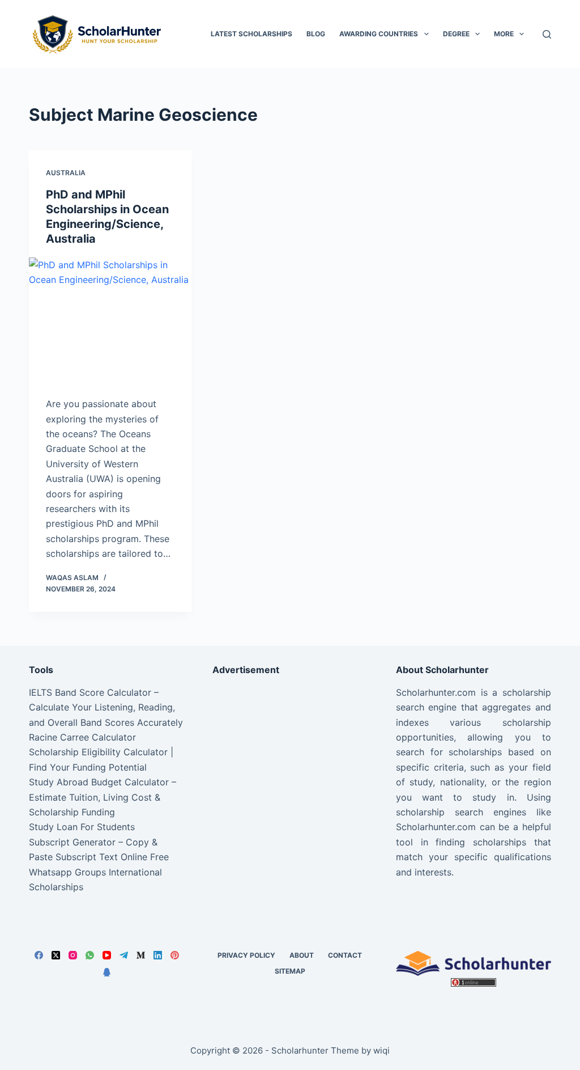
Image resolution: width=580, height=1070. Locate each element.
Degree (456, 33)
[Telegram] (124, 955)
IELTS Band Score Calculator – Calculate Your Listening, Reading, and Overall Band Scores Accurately (106, 707)
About (301, 955)
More (504, 33)
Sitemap (290, 971)
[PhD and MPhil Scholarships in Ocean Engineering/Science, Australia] (110, 318)
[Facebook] (39, 955)
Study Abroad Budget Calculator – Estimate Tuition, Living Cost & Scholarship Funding (102, 797)
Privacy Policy (246, 955)
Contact (345, 955)
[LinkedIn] (157, 955)
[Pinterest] (174, 955)
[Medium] (141, 955)
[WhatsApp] (90, 955)
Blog (315, 33)
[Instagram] (73, 955)
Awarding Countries (378, 33)
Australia (66, 172)
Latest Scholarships (251, 33)
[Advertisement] (290, 756)
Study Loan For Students (82, 826)
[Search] (547, 34)
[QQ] (107, 972)
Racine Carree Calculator (82, 737)
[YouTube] (107, 955)
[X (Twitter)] (56, 955)
